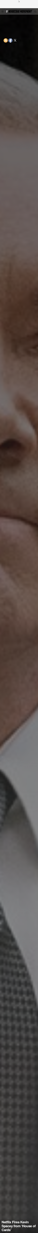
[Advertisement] (19, 5)
